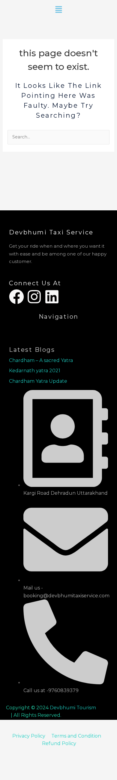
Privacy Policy (28, 736)
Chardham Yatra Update (38, 381)
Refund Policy (59, 743)
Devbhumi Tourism (73, 707)
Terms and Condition (76, 736)
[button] (58, 10)
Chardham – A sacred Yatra (41, 360)
